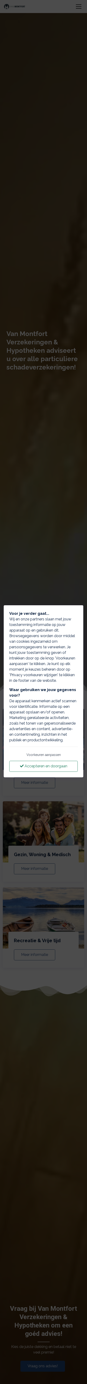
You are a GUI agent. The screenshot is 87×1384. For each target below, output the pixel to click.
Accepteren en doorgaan (45, 766)
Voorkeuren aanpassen (43, 755)
